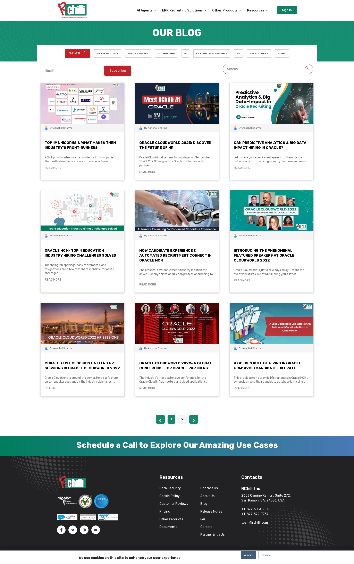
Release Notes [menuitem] (211, 511)
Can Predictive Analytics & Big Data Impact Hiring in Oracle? (270, 145)
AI (185, 53)
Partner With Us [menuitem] (212, 535)
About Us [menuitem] (207, 496)
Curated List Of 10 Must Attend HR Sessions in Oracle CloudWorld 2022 (82, 365)
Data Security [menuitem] (170, 488)
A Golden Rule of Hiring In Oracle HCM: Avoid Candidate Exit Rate (267, 365)
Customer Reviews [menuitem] (173, 504)
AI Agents (145, 10)
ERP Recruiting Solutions (182, 10)
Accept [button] (248, 555)
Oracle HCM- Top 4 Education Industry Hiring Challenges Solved (80, 252)
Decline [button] (266, 555)
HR (238, 53)
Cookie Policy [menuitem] (169, 496)
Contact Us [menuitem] (209, 488)
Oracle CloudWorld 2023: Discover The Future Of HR (175, 145)
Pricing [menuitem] (164, 511)
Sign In (287, 10)
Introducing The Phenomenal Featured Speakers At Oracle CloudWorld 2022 (264, 255)
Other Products (225, 10)
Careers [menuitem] (206, 527)
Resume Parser (138, 53)
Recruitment (259, 53)
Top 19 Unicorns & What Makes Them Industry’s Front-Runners (80, 145)
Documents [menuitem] (168, 527)
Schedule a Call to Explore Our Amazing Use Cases (177, 445)
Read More (53, 168)
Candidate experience (211, 53)
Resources (255, 10)
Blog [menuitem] (203, 504)
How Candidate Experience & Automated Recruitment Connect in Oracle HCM (175, 255)
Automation (166, 53)
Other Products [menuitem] (171, 519)
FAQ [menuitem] (203, 519)
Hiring (282, 53)
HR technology (107, 53)
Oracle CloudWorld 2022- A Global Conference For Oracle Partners (175, 365)
